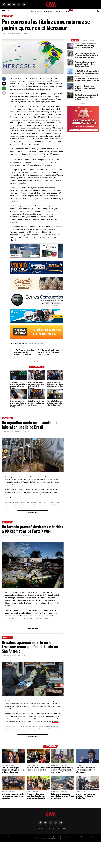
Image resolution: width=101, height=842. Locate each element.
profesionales (39, 343)
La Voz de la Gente (36, 11)
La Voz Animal (59, 11)
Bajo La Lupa (48, 11)
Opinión (68, 10)
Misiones (55, 721)
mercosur (29, 343)
